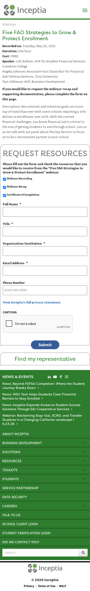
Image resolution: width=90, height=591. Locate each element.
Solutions (11, 452)
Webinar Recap (17, 186)
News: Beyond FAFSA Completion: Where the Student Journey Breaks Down (43, 385)
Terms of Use (46, 586)
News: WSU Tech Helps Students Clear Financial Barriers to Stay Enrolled (39, 396)
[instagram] (66, 376)
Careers (9, 506)
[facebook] (61, 376)
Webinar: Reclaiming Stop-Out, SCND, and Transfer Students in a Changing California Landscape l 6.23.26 (42, 419)
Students (10, 479)
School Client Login (20, 524)
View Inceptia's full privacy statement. (32, 302)
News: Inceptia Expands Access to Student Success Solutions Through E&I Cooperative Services (41, 407)
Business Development (22, 443)
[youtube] (55, 376)
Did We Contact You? (20, 542)
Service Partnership (20, 488)
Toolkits (10, 470)
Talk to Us (11, 515)
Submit (45, 344)
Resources (11, 461)
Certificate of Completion (23, 194)
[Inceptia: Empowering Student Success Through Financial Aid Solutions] (4, 9)
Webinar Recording (19, 178)
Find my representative (45, 359)
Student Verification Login (26, 533)
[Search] (83, 553)
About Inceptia (15, 434)
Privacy (29, 586)
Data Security (14, 497)
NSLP (62, 586)
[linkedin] (49, 376)
